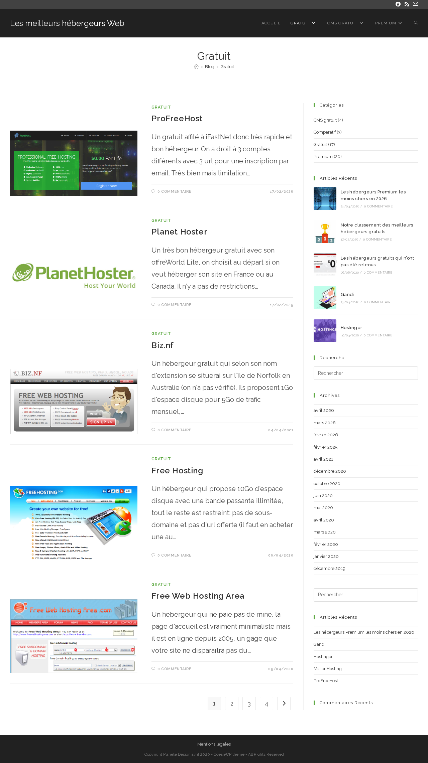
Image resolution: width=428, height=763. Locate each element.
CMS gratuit (325, 120)
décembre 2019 (329, 568)
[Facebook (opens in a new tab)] (398, 4)
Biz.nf (162, 345)
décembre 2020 (330, 471)
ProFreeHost (177, 118)
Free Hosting (177, 470)
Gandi (347, 294)
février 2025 (325, 447)
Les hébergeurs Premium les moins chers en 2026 (364, 632)
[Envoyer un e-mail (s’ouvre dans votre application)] (414, 4)
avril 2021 (323, 459)
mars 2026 (325, 422)
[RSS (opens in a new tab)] (407, 4)
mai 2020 (323, 507)
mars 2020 (325, 532)
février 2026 (326, 434)
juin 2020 (323, 495)
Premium (323, 156)
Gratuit (227, 66)
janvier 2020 (326, 556)
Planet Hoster (179, 232)
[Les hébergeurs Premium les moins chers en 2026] (325, 198)
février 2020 (326, 544)
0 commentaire (174, 191)
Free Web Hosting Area (198, 596)
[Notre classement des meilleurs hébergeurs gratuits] (325, 231)
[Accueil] (196, 66)
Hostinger (351, 327)
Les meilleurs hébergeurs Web (67, 23)
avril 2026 (324, 410)
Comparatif (325, 132)
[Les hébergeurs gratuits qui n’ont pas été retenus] (325, 264)
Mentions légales (214, 744)
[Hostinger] (325, 330)
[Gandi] (325, 297)
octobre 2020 (327, 483)
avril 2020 (324, 519)
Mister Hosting (328, 668)
